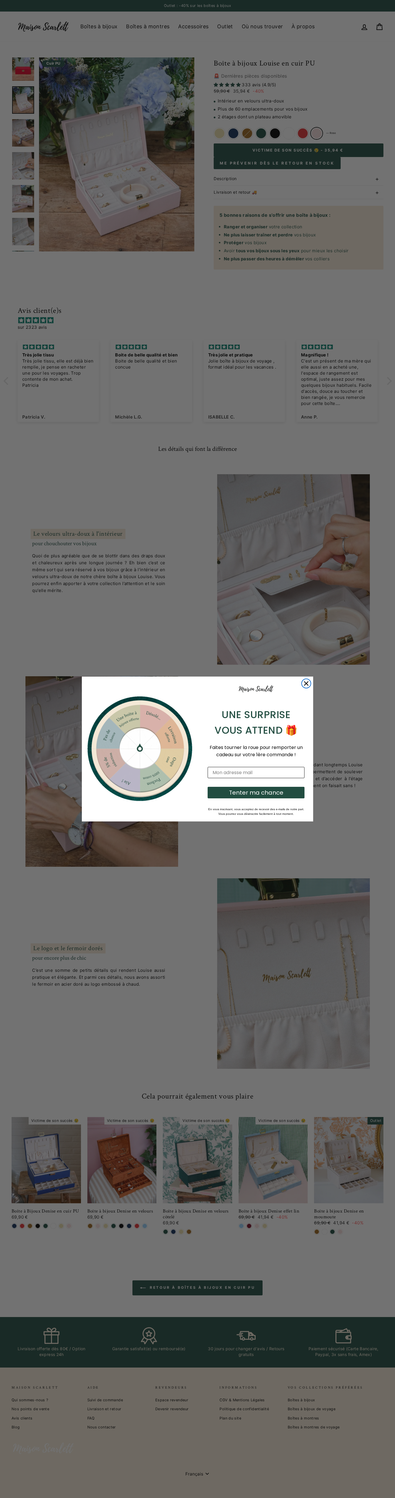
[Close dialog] (306, 683)
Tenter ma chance (256, 793)
